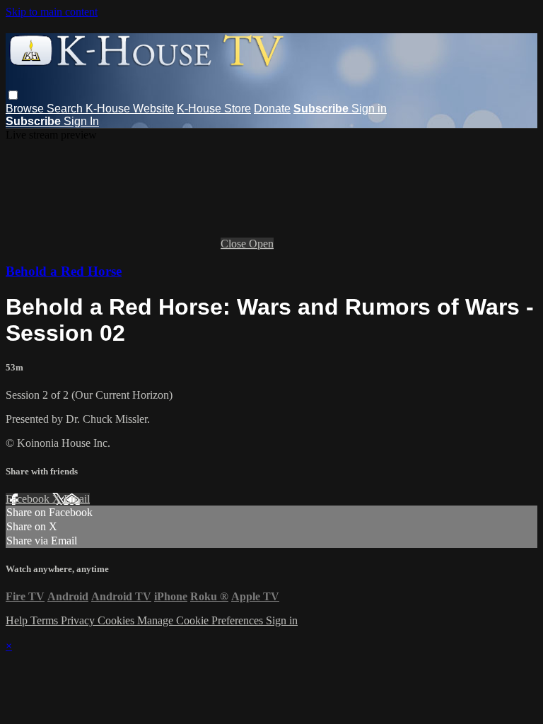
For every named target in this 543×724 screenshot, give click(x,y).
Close (235, 244)
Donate (272, 109)
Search (66, 109)
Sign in (369, 109)
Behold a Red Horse (64, 271)
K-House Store (214, 109)
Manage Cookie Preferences (201, 620)
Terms (45, 620)
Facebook (29, 499)
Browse (26, 109)
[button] (13, 95)
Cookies (117, 620)
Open (261, 244)
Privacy (79, 620)
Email (77, 499)
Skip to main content (52, 12)
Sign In (81, 121)
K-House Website (130, 109)
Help (18, 620)
